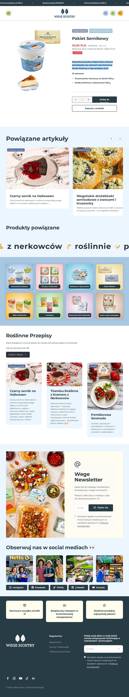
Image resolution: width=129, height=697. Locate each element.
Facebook (40, 587)
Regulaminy (55, 642)
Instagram (18, 587)
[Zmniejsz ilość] (75, 100)
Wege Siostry (80, 31)
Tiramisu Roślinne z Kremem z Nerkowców (64, 394)
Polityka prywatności (59, 651)
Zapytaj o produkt (94, 108)
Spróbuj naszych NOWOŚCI (40, 3)
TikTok (60, 587)
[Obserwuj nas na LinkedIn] (33, 678)
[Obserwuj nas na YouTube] (20, 678)
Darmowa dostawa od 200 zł (82, 3)
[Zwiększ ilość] (88, 100)
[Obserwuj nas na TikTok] (27, 678)
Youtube (100, 587)
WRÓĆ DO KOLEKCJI (100, 31)
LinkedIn (80, 587)
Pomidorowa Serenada (101, 416)
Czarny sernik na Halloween (32, 196)
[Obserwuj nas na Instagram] (14, 678)
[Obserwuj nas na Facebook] (7, 678)
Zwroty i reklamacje (59, 647)
